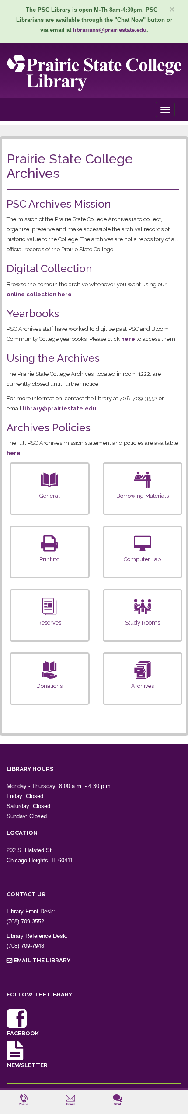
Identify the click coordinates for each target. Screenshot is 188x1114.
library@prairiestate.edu (59, 408)
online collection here (39, 294)
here (128, 339)
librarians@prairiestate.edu (109, 30)
